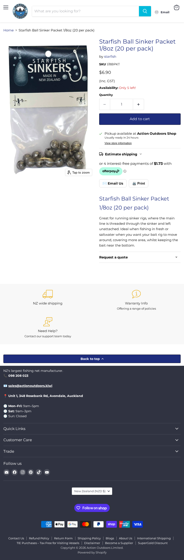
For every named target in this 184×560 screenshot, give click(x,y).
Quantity (106, 95)
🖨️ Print (138, 183)
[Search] (145, 11)
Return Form (63, 538)
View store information (118, 143)
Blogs (110, 538)
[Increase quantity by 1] (138, 104)
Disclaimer (92, 543)
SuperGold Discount (153, 543)
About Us (125, 538)
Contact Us (16, 538)
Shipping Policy (89, 538)
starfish (110, 56)
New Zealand (89, 491)
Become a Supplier (119, 543)
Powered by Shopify (92, 552)
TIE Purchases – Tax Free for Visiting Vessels (48, 543)
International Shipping (154, 538)
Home (8, 30)
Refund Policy (39, 538)
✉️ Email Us (113, 183)
